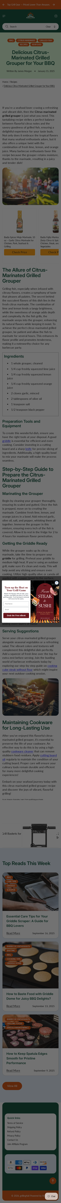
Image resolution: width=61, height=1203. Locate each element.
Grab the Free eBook (16, 615)
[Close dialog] (56, 582)
